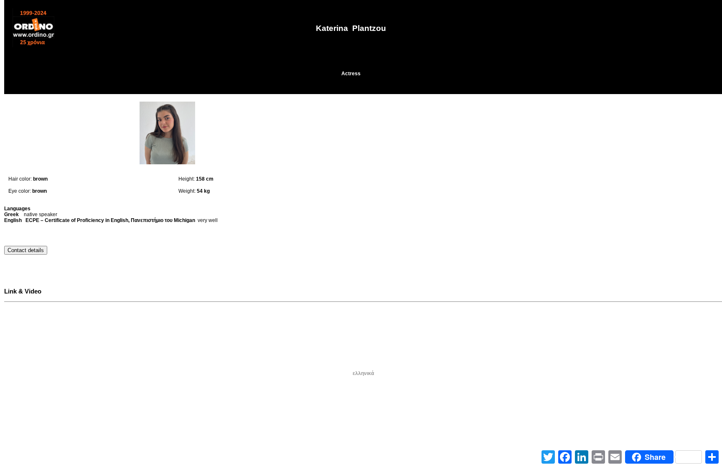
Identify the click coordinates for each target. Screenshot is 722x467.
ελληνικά (363, 373)
